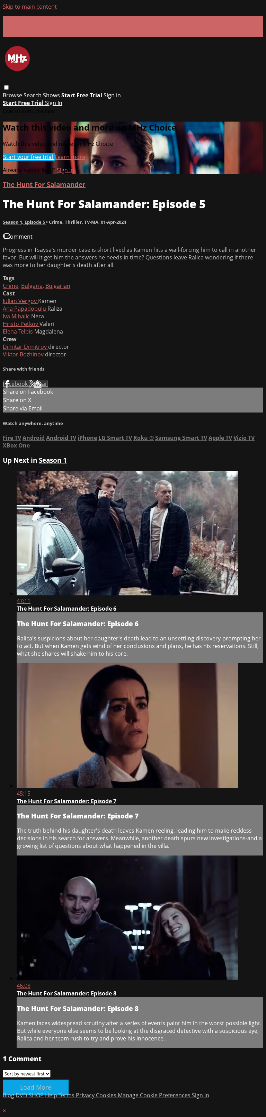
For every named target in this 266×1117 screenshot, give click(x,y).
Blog (8, 1095)
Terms (67, 1095)
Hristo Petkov (21, 324)
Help (52, 1095)
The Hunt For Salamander (44, 184)
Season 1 (53, 460)
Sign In (53, 103)
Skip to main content (30, 6)
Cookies (107, 1095)
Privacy (86, 1095)
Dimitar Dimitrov (25, 347)
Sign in (112, 95)
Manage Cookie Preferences (155, 1095)
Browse (13, 95)
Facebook (16, 384)
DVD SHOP (30, 1095)
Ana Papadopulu (25, 308)
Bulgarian (57, 286)
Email (41, 384)
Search (33, 95)
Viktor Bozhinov (24, 354)
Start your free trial (28, 157)
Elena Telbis (18, 331)
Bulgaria (32, 286)
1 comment (18, 236)
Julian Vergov (20, 301)
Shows (51, 95)
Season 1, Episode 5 (24, 222)
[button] (6, 87)
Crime (10, 286)
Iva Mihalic (17, 316)
